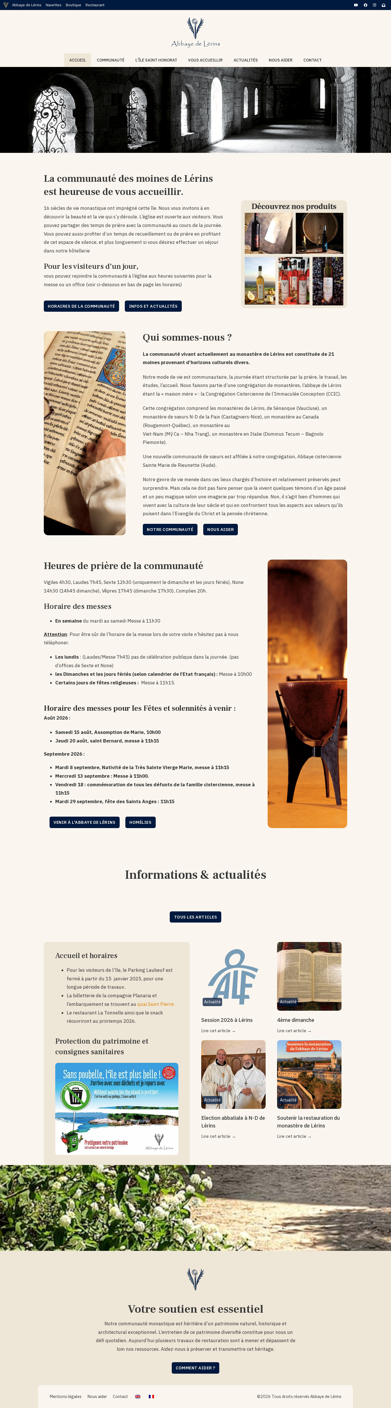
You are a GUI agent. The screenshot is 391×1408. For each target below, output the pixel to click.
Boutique (73, 5)
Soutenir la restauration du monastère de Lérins (308, 1122)
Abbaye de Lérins (27, 5)
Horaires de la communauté (81, 306)
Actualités (246, 60)
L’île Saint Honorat (156, 60)
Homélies (140, 822)
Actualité (212, 1001)
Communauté (111, 60)
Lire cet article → (218, 1030)
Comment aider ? (195, 1368)
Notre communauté (170, 529)
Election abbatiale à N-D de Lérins (233, 1122)
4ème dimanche (295, 1020)
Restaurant (95, 5)
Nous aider (281, 60)
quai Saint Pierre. (156, 1004)
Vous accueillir (205, 60)
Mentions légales (66, 1396)
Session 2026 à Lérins (227, 1020)
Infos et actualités (153, 306)
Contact (312, 60)
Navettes (54, 5)
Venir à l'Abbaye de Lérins (84, 822)
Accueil (77, 60)
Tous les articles (195, 917)
